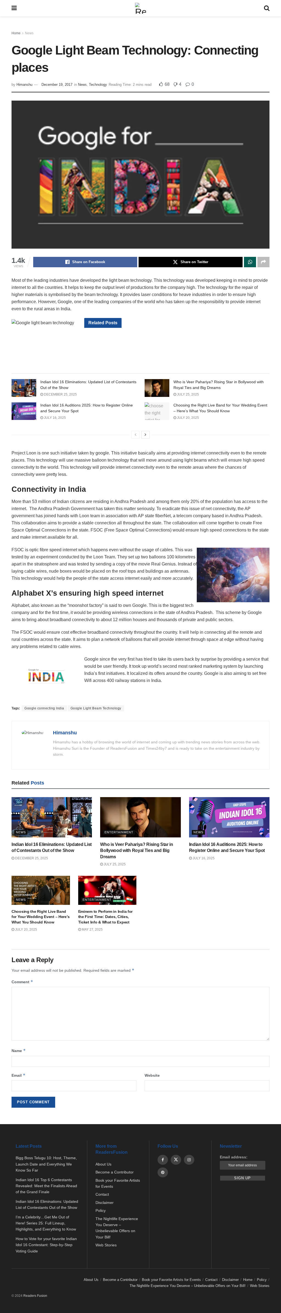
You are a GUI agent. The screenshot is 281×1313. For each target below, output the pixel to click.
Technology (98, 85)
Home (16, 33)
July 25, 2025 (187, 394)
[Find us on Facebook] (163, 1160)
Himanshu (24, 85)
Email (19, 1075)
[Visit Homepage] (140, 8)
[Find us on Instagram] (189, 1160)
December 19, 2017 (56, 85)
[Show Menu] (14, 8)
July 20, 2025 (187, 418)
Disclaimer (104, 1202)
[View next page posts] (145, 435)
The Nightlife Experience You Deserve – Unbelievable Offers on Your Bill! (188, 1286)
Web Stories (106, 1245)
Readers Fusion (35, 1296)
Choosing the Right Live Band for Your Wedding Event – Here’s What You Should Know (40, 916)
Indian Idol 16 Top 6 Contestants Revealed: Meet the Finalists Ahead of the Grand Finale (46, 1186)
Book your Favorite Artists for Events (171, 1280)
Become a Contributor (114, 1172)
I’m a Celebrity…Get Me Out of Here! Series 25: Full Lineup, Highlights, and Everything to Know (46, 1223)
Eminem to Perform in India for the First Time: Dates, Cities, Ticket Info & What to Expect (105, 916)
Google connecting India (44, 708)
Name (19, 1050)
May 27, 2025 (92, 929)
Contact (102, 1194)
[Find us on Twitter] (176, 1160)
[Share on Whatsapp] (250, 262)
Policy (100, 1210)
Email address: (234, 1157)
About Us (103, 1164)
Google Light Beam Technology (96, 708)
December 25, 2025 (60, 394)
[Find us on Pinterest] (163, 1172)
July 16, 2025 (54, 418)
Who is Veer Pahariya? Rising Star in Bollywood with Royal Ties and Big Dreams (136, 850)
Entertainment (119, 832)
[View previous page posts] (135, 435)
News (29, 33)
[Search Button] (266, 8)
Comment (22, 981)
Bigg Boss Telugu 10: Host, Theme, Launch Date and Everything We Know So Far (46, 1164)
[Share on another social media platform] (263, 262)
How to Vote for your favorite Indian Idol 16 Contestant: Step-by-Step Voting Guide (46, 1245)
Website (152, 1075)
